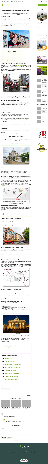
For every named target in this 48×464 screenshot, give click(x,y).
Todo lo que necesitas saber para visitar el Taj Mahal (44, 91)
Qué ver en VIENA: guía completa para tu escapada (44, 121)
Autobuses (3, 55)
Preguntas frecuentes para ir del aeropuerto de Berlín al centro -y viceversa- (12, 61)
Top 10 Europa (7, 1)
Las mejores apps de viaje (35, 452)
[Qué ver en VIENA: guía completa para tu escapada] (39, 121)
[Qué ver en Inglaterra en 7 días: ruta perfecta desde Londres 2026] (39, 108)
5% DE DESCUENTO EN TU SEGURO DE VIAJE (12, 367)
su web (28, 178)
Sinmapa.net (23, 462)
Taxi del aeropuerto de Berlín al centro (6, 56)
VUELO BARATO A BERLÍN (9, 358)
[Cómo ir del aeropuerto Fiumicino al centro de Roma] (26, 403)
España (15, 4)
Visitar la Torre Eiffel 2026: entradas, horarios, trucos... (16, 408)
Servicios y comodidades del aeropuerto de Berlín (8, 60)
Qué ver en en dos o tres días (8, 348)
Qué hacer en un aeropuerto (13, 451)
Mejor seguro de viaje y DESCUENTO (35, 451)
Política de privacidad (10, 437)
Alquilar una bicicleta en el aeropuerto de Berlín (7, 59)
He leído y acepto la (7, 437)
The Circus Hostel (4, 28)
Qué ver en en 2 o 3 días (8, 347)
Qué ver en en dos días (8, 349)
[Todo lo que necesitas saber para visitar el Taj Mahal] (39, 91)
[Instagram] (45, 1)
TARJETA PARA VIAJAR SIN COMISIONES (12, 373)
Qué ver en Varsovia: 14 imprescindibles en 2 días (44, 112)
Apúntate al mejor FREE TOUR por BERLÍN (12, 212)
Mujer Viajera (34, 4)
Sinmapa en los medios (24, 452)
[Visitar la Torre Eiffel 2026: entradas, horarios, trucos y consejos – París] (16, 403)
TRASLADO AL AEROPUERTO (10, 361)
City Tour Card (12, 143)
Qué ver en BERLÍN (6, 346)
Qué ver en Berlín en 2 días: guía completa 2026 (44, 117)
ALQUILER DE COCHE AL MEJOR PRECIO (11, 376)
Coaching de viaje (24, 453)
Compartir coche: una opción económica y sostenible (8, 58)
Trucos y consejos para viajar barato (35, 453)
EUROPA (19, 4)
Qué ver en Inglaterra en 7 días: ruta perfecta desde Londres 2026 (44, 108)
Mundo (23, 4)
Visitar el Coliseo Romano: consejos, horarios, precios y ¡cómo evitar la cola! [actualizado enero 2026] (44, 81)
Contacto (23, 1)
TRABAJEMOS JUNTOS (42, 4)
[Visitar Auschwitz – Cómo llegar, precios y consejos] (39, 86)
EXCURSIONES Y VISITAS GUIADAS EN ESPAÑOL (13, 364)
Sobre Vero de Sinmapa (24, 451)
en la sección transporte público (23, 126)
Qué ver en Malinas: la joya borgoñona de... (6, 408)
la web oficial (3, 185)
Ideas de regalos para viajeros (13, 452)
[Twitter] (43, 1)
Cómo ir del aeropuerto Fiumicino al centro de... (26, 408)
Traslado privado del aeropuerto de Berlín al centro (8, 57)
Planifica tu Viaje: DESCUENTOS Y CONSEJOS (16, 1)
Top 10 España (3, 1)
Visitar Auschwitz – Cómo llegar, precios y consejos (44, 86)
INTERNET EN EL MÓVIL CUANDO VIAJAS (11, 379)
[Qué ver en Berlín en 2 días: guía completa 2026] (39, 117)
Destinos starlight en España (13, 453)
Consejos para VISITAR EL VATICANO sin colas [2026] (44, 95)
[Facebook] (41, 1)
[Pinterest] (46, 1)
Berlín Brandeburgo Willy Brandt (20, 65)
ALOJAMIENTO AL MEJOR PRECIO (10, 370)
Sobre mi (28, 4)
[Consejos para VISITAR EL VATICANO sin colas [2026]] (39, 95)
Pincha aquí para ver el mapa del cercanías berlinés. (20, 119)
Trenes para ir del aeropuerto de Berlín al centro (8, 54)
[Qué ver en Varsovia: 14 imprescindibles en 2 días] (39, 112)
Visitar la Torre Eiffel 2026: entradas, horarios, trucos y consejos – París (44, 100)
